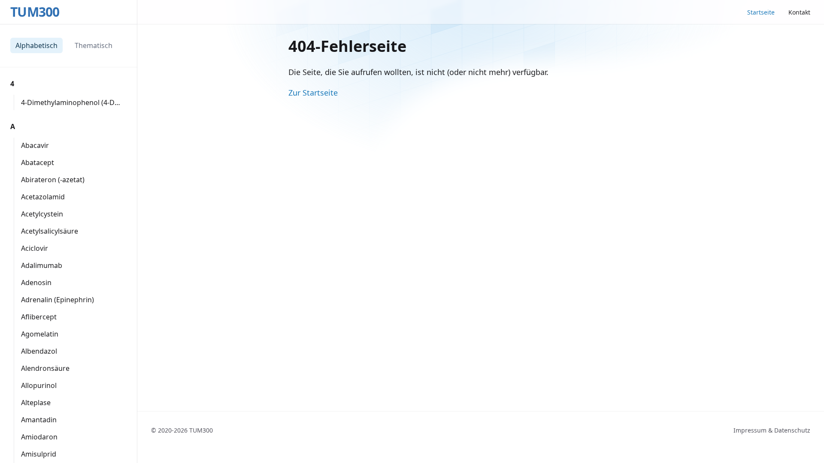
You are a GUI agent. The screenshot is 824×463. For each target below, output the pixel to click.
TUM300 (35, 12)
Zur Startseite (313, 92)
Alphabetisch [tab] (36, 45)
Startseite (761, 12)
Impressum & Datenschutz (771, 430)
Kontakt (799, 12)
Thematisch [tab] (93, 45)
